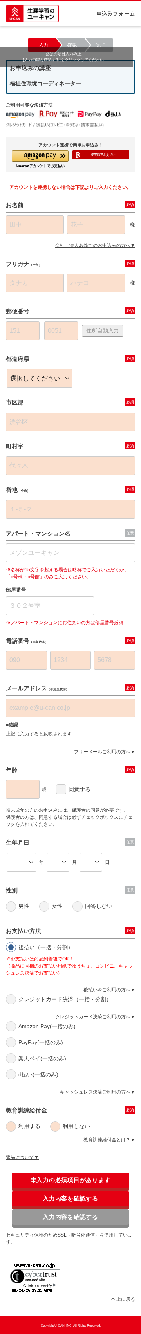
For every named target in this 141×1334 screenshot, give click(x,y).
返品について (20, 1157)
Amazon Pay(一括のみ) (47, 1026)
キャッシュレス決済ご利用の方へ (95, 1092)
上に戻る (125, 1299)
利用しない (76, 1126)
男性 (23, 906)
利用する (29, 1126)
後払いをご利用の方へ (106, 990)
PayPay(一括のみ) (40, 1042)
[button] (40, 159)
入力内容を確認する (70, 1198)
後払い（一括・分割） (45, 947)
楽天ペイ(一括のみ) (42, 1058)
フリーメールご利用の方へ (102, 752)
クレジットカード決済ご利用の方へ (92, 1017)
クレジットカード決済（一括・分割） (65, 999)
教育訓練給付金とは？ (106, 1140)
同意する (79, 789)
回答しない (98, 906)
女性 (57, 906)
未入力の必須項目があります (71, 1180)
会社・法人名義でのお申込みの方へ (92, 245)
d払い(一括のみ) (38, 1074)
